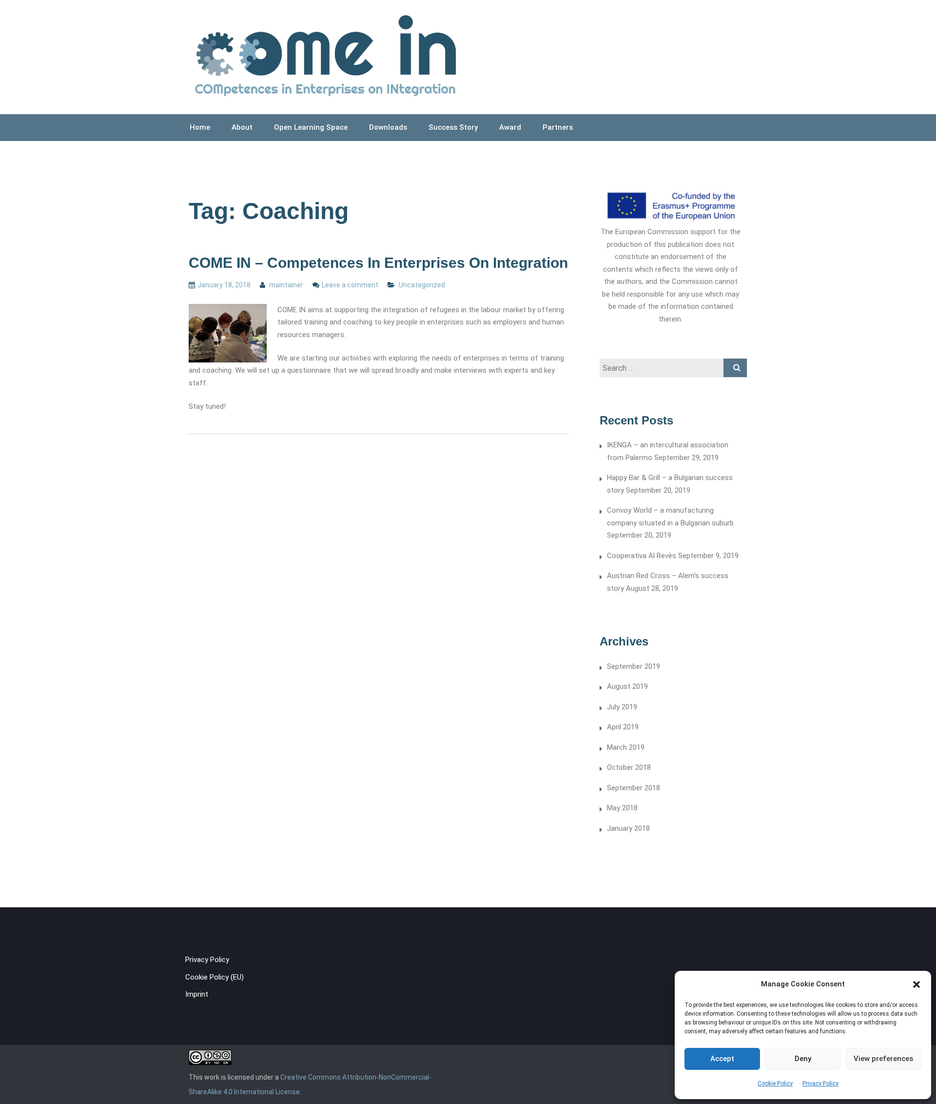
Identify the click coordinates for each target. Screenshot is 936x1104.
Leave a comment (350, 285)
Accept (722, 1058)
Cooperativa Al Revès (641, 555)
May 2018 (622, 807)
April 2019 (623, 727)
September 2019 (633, 666)
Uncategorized (422, 285)
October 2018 (629, 767)
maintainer (285, 285)
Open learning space (311, 127)
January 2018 (628, 828)
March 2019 (625, 747)
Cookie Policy (775, 1083)
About (242, 127)
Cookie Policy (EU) (214, 977)
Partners (558, 127)
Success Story (453, 127)
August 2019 (627, 686)
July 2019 (622, 707)
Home (200, 127)
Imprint (196, 994)
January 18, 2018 (224, 285)
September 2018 (633, 787)
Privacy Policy (820, 1083)
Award (510, 127)
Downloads (388, 127)
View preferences (883, 1058)
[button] (916, 984)
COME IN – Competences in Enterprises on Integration (378, 263)
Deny (803, 1058)
